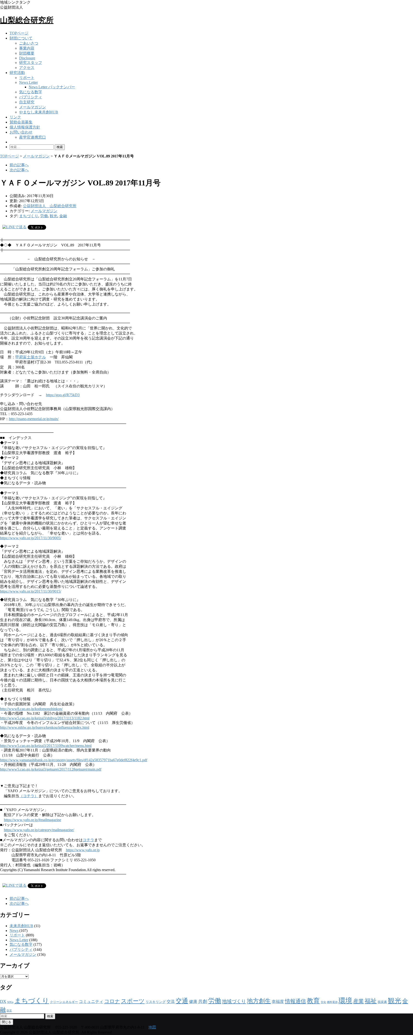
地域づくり (234, 1001)
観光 (53, 216)
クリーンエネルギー (64, 1002)
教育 (313, 1000)
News (14, 931)
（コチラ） (28, 796)
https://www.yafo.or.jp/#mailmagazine (32, 820)
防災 (9, 1010)
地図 (152, 1027)
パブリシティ (30, 97)
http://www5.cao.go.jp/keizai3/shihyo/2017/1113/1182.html (44, 718)
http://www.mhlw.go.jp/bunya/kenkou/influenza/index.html (44, 727)
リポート (26, 78)
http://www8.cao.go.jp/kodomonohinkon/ (31, 709)
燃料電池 (332, 1002)
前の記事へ (19, 165)
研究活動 (17, 73)
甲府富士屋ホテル (30, 357)
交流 (171, 1001)
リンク (15, 117)
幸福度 (278, 1001)
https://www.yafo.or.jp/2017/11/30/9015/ (30, 591)
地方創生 (259, 1001)
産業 (358, 1001)
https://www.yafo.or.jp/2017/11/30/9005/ (30, 538)
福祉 (371, 1001)
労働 (44, 216)
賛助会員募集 (21, 122)
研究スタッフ (30, 63)
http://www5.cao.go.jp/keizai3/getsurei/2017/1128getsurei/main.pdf (50, 769)
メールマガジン (32, 107)
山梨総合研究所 (27, 20)
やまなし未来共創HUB (38, 112)
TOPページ (19, 33)
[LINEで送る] (14, 227)
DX (3, 1001)
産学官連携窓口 (32, 137)
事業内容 (26, 48)
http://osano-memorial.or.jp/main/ (34, 419)
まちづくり (28, 216)
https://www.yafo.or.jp (83, 850)
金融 (63, 216)
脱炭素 (382, 1002)
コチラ (88, 840)
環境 (345, 1000)
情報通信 (295, 1001)
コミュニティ (91, 1001)
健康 (193, 1001)
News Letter (28, 82)
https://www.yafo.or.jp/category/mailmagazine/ (39, 830)
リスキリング (156, 1002)
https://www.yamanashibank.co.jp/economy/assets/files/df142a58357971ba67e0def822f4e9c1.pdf (73, 760)
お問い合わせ (21, 132)
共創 (202, 1001)
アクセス (26, 68)
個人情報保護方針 (25, 127)
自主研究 (26, 102)
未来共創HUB (21, 926)
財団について (21, 38)
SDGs (10, 1002)
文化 (323, 1002)
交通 (182, 1000)
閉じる (6, 1022)
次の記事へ (19, 170)
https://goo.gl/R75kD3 (63, 395)
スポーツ (133, 1001)
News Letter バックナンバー (52, 87)
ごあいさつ (28, 43)
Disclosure (27, 58)
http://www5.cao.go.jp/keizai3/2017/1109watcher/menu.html (46, 746)
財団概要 (26, 53)
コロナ (112, 1001)
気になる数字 (30, 92)
